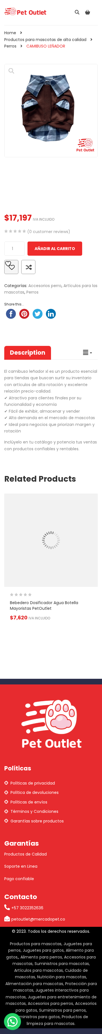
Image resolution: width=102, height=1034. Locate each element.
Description (27, 352)
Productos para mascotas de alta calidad (45, 39)
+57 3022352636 (27, 908)
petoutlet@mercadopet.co (38, 919)
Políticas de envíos (28, 802)
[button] (11, 71)
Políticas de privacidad (32, 783)
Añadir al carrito (55, 248)
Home (10, 33)
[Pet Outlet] (25, 11)
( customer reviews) (48, 231)
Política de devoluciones (34, 792)
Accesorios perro (44, 285)
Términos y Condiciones (34, 811)
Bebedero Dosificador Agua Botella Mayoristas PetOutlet (44, 605)
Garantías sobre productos (37, 821)
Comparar (28, 267)
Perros (10, 46)
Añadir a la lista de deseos (11, 267)
